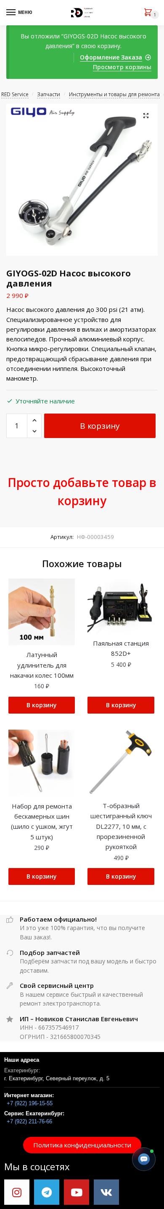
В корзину (99, 425)
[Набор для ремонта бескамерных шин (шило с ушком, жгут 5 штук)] (41, 763)
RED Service (15, 94)
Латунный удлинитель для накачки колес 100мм (42, 664)
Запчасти (48, 94)
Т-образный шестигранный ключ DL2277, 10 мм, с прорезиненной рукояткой (121, 826)
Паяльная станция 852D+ (121, 648)
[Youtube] (76, 1192)
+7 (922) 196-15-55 (30, 1103)
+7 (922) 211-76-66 (29, 1121)
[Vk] (106, 1192)
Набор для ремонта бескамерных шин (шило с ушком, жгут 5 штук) (42, 821)
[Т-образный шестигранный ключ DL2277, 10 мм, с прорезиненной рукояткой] (120, 763)
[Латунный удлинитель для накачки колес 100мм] (41, 612)
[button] (82, 1145)
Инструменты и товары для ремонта (114, 94)
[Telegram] (46, 1192)
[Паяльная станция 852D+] (120, 606)
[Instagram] (16, 1192)
